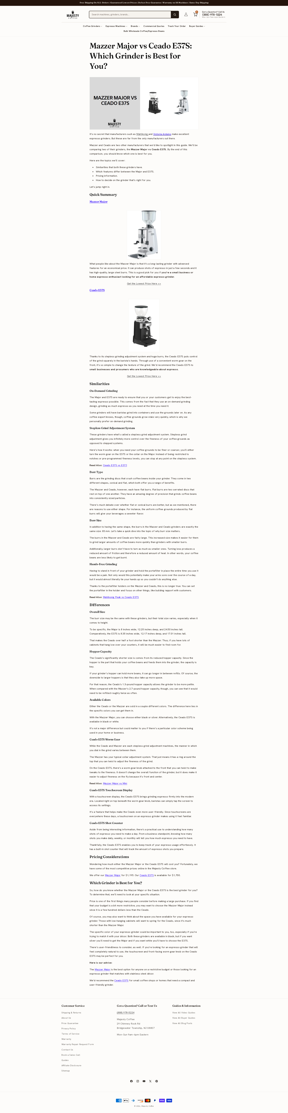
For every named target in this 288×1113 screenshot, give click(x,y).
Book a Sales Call (71, 1055)
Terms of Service (71, 1033)
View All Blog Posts (182, 1023)
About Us (66, 1018)
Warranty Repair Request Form (78, 1044)
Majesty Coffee (147, 1106)
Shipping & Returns (71, 1012)
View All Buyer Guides (183, 1018)
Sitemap (66, 1070)
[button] (92, 26)
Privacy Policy (69, 1028)
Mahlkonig (142, 134)
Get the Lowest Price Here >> (144, 283)
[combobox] (130, 14)
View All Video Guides (183, 1012)
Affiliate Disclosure (71, 1065)
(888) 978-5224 (125, 1012)
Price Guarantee (70, 1023)
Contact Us (67, 1049)
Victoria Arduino (162, 134)
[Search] (175, 14)
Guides (65, 1060)
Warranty (66, 1039)
